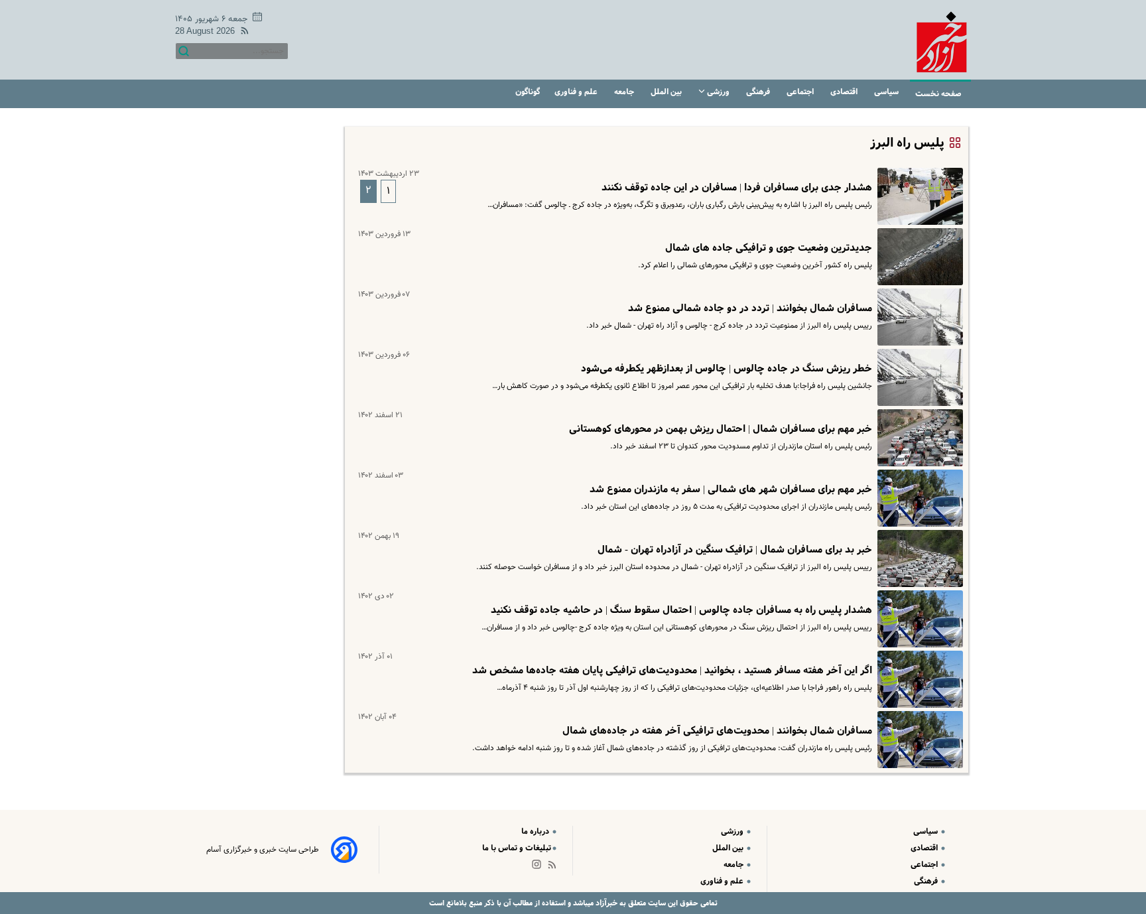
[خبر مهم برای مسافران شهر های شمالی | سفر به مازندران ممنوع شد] (917, 498)
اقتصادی (845, 92)
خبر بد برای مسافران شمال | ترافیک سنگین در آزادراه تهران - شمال (735, 550)
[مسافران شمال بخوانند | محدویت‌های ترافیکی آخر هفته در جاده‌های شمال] (917, 739)
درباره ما (536, 831)
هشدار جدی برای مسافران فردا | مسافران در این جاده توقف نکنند (737, 187)
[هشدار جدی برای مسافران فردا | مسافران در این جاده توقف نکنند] (917, 196)
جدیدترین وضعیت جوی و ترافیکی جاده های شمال (768, 248)
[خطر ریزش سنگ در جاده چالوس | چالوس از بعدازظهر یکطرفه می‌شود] (917, 377)
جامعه (625, 92)
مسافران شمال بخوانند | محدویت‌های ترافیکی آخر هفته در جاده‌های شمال (717, 731)
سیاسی (887, 92)
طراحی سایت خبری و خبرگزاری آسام (262, 850)
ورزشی (718, 92)
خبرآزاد (605, 903)
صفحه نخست (938, 93)
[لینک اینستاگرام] (539, 867)
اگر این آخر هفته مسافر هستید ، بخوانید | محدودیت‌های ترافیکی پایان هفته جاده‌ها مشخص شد (672, 670)
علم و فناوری (577, 92)
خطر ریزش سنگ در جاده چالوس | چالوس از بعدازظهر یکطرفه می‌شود (726, 368)
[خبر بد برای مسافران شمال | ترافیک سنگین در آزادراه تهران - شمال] (917, 558)
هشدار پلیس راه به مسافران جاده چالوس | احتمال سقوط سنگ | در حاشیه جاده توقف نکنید (681, 610)
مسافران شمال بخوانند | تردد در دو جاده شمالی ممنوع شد (750, 308)
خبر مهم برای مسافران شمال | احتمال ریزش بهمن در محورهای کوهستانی (720, 429)
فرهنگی (759, 92)
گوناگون (527, 92)
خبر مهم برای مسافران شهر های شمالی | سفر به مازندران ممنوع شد (731, 489)
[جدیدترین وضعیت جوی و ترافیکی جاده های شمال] (917, 256)
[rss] (242, 33)
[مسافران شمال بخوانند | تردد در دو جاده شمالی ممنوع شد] (917, 317)
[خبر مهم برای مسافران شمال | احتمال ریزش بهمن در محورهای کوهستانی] (917, 437)
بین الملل (667, 92)
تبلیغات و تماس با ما (516, 848)
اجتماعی (801, 92)
